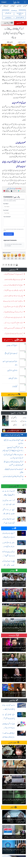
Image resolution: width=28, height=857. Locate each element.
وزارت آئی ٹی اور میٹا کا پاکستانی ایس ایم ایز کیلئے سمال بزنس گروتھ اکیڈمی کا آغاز (9, 709)
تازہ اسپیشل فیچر (13, 394)
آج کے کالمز (5, 6)
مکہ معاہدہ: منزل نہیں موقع (11, 353)
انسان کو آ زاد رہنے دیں (12, 345)
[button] (4, 403)
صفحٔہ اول (25, 6)
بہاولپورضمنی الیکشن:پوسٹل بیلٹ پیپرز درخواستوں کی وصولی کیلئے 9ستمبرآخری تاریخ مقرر (12, 448)
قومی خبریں (12, 486)
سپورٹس (12, 570)
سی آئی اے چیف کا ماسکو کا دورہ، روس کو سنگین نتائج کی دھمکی (9, 556)
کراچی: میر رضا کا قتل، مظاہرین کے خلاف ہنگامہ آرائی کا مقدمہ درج (9, 513)
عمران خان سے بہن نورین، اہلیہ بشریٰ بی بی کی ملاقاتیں (14, 470)
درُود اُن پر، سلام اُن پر (12, 370)
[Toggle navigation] (25, 2)
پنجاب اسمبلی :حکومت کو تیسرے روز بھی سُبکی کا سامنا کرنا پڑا (13, 441)
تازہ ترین (19, 6)
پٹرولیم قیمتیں (8, 18)
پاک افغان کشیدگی (20, 18)
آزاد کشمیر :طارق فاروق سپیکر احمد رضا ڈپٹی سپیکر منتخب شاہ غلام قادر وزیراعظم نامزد (13, 463)
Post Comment (8, 234)
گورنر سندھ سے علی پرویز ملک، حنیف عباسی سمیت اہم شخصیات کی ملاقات (9, 504)
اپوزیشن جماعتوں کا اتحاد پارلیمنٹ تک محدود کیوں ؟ (13, 478)
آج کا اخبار (12, 6)
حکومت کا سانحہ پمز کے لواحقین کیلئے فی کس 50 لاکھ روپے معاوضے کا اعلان (9, 495)
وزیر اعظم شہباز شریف (19, 14)
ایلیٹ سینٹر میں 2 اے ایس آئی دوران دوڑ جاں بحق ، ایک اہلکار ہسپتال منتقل (9, 523)
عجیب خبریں (12, 742)
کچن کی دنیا (15, 386)
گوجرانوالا (13, 421)
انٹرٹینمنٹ (12, 635)
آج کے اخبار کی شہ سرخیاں (12, 435)
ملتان (14, 425)
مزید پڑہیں (12, 269)
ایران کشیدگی (8, 13)
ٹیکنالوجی (12, 700)
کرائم (12, 807)
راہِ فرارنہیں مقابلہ (12, 378)
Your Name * (6, 203)
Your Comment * (7, 216)
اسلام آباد (22, 421)
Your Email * (6, 210)
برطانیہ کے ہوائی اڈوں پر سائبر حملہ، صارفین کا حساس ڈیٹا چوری (9, 546)
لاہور (24, 418)
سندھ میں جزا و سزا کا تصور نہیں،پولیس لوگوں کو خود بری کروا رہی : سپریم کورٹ (13, 456)
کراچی (23, 425)
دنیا (13, 528)
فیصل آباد (13, 418)
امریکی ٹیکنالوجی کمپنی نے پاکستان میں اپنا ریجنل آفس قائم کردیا (9, 718)
